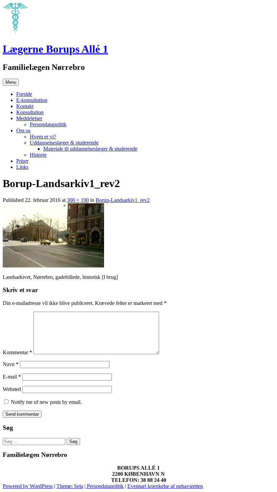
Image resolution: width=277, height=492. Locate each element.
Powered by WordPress (28, 486)
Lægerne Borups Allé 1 (55, 49)
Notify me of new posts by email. (46, 402)
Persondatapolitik (48, 124)
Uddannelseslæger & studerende (64, 143)
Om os (23, 130)
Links (22, 167)
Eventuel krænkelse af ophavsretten (165, 486)
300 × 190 (78, 200)
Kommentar (17, 352)
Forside (24, 94)
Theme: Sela (69, 486)
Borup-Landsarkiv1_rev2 (123, 200)
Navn (11, 364)
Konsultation (30, 112)
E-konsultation (31, 100)
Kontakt (24, 106)
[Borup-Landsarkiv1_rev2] (53, 265)
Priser (22, 161)
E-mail (12, 377)
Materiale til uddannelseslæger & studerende (90, 149)
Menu (10, 82)
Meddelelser (29, 118)
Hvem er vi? (43, 136)
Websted (12, 389)
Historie (38, 155)
